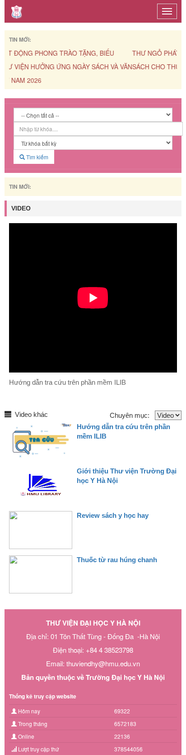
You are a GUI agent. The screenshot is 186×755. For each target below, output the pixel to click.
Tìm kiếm (36, 157)
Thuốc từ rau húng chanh (117, 560)
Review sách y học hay (113, 515)
